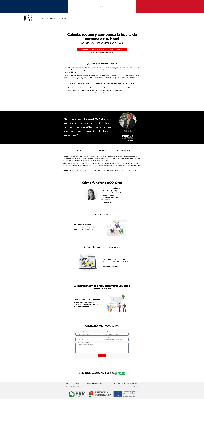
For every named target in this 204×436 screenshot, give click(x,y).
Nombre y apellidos (80, 331)
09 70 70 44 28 (119, 383)
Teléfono (104, 331)
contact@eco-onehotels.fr (132, 383)
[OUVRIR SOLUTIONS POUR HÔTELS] (54, 18)
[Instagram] (137, 386)
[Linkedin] (134, 386)
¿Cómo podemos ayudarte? (82, 342)
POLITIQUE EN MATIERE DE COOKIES (93, 383)
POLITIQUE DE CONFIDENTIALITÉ (74, 383)
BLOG (106, 383)
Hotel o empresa (107, 337)
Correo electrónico (80, 337)
